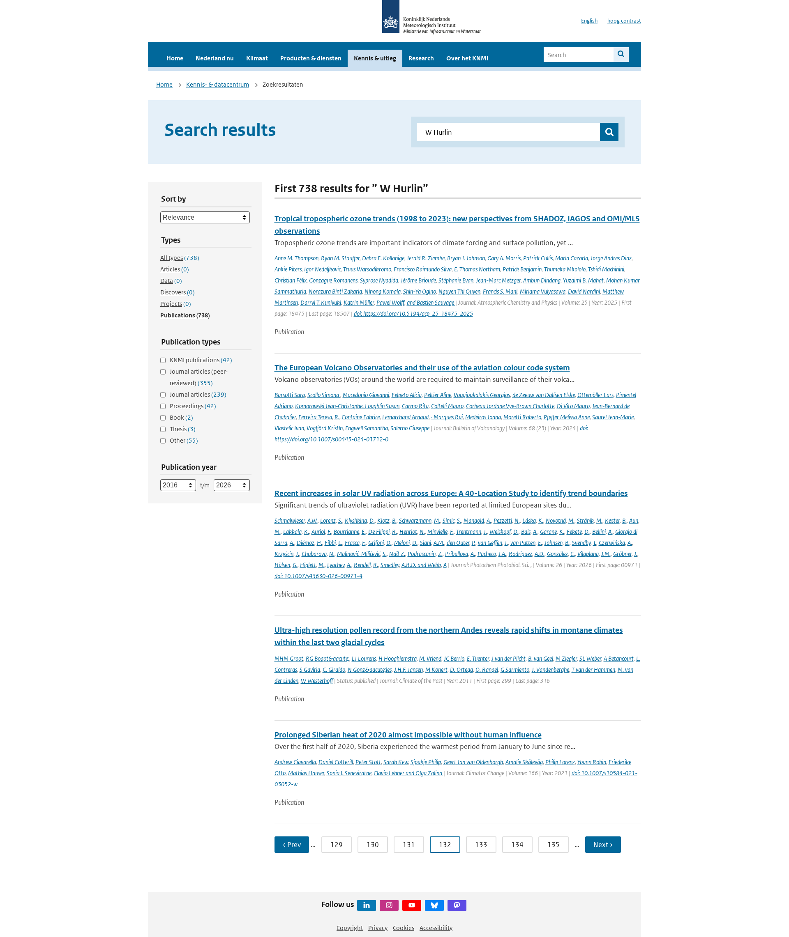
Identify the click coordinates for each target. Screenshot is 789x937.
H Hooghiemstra (397, 658)
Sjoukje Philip (426, 762)
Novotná (556, 520)
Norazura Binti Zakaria (335, 291)
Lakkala (292, 531)
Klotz (383, 520)
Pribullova (456, 554)
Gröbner (622, 554)
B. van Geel (540, 658)
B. (394, 520)
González (557, 554)
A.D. (539, 554)
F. (329, 531)
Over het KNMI (467, 58)
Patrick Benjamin (522, 269)
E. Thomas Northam (477, 269)
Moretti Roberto (522, 417)
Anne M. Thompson (296, 258)
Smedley (390, 565)
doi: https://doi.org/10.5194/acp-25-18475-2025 (413, 313)
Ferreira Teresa (315, 417)
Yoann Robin (591, 762)
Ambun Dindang (542, 280)
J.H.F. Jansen (408, 669)
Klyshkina (356, 520)
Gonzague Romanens (333, 280)
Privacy (378, 928)
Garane (548, 531)
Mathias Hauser (306, 773)
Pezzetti (503, 520)
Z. (440, 554)
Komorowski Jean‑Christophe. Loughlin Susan (347, 406)
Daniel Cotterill (335, 762)
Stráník (585, 520)
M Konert (436, 669)
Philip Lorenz (560, 762)
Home (174, 58)
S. (340, 520)
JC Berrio (454, 658)
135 (553, 844)
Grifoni (376, 543)
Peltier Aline (437, 395)
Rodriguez (520, 554)
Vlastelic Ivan (289, 428)
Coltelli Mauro (447, 406)
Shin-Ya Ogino (419, 291)
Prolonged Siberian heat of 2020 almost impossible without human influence (408, 734)
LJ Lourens (364, 658)
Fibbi (330, 543)
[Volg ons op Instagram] (389, 905)
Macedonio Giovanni (366, 395)
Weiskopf (500, 531)
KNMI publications (201, 360)
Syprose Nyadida (379, 280)
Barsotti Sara (290, 395)
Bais (526, 531)
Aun (633, 520)
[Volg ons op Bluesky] (434, 905)
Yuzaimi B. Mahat (583, 280)
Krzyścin (284, 554)
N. (517, 520)
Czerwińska (612, 543)
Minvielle (437, 531)
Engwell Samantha (366, 428)
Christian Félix (291, 280)
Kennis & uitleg (375, 58)
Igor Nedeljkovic (322, 269)
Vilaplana (588, 554)
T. (594, 543)
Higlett (308, 565)
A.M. (439, 543)
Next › (603, 844)
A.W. (312, 520)
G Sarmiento (515, 669)
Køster (612, 520)
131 (409, 844)
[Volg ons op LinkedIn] (366, 905)
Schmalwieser (290, 520)
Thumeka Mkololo (565, 269)
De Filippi (379, 531)
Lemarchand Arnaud (405, 417)
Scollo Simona (323, 395)
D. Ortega (461, 669)
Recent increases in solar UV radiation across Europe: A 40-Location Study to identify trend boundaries (451, 493)
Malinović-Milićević (358, 554)
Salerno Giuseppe (409, 428)
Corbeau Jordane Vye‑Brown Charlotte (510, 406)
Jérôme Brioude (418, 280)
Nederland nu (215, 58)
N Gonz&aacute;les (370, 669)
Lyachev (335, 565)
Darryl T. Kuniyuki (320, 302)
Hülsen (282, 565)
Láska (529, 520)
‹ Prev (292, 844)
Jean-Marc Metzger (498, 280)
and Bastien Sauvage (431, 302)
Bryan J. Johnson (466, 258)
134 (517, 844)
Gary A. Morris (504, 258)
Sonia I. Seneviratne (349, 773)
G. (295, 565)
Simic (448, 520)
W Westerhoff (317, 680)
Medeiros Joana (483, 417)
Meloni (402, 543)
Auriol (318, 531)
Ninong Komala (383, 291)
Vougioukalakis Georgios (482, 395)
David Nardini (584, 291)
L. (340, 543)
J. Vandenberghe (550, 669)
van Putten (522, 543)
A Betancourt (619, 658)
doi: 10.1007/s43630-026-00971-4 (318, 576)
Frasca (352, 543)
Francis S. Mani (500, 291)
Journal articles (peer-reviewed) (199, 377)
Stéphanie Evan (455, 280)
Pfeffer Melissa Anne (567, 417)
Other (184, 440)
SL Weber (590, 658)
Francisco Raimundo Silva (423, 269)
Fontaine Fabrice (361, 417)
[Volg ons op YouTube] (412, 905)
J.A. (502, 554)
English (589, 20)
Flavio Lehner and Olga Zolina (408, 773)
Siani (425, 543)
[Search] (621, 54)
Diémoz (305, 543)
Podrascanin (422, 554)
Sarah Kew (395, 762)
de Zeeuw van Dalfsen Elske (543, 395)
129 (336, 844)
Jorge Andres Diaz (611, 258)
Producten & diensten (310, 58)
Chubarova (314, 554)
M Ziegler (566, 658)
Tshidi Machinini (606, 269)
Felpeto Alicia (407, 395)
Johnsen (553, 543)
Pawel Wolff (390, 302)
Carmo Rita (415, 406)
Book (181, 417)
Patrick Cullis (538, 258)
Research (421, 58)
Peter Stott (368, 762)
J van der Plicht (508, 658)
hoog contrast (624, 20)
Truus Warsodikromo (367, 269)
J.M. (606, 554)
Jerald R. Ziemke (426, 258)
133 (481, 844)
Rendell (362, 565)
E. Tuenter (478, 658)
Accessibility (436, 928)
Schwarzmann (415, 520)
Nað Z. (397, 554)
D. (372, 520)
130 (373, 844)
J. (485, 531)
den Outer (458, 543)
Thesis (183, 429)
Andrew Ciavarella (295, 762)
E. (364, 531)
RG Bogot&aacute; (327, 658)
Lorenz (328, 520)
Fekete (574, 531)
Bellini (599, 531)
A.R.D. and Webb (421, 565)
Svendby (581, 543)
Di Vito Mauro (573, 406)
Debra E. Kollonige (383, 258)
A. (489, 520)
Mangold (474, 520)
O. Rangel (486, 669)
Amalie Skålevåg (524, 762)
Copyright (350, 928)
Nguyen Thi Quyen (459, 291)
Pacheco (487, 554)
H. (319, 543)
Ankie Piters (288, 269)
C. (572, 554)
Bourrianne (346, 531)
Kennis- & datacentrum (217, 84)
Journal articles (198, 394)
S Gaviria (310, 669)
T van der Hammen (593, 669)
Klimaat (257, 58)
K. (540, 520)
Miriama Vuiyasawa (542, 291)
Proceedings (193, 406)
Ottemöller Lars (595, 395)
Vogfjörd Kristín (325, 428)
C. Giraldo (334, 669)
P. (473, 543)
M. (437, 520)
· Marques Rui (447, 417)
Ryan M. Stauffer (340, 258)
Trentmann (468, 531)
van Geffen (490, 543)
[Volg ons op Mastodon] (457, 905)
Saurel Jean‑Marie (613, 417)
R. (337, 417)
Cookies (403, 928)
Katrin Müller (359, 302)
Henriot (408, 531)
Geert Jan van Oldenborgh (473, 762)
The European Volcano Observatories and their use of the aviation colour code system (422, 367)
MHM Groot (289, 658)
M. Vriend (430, 658)
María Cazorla (571, 258)
